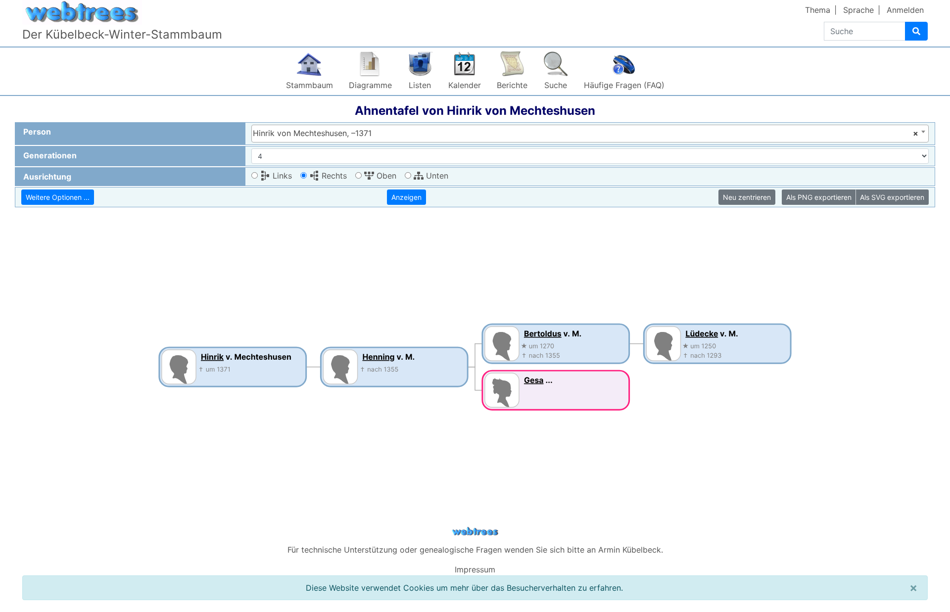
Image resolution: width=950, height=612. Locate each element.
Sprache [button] (858, 10)
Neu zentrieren (747, 197)
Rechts (333, 176)
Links (281, 176)
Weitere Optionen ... (58, 197)
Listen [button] (420, 85)
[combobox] (590, 133)
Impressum (475, 569)
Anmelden (905, 10)
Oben (385, 176)
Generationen (50, 155)
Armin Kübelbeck (629, 550)
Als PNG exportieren (819, 197)
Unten (436, 176)
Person (37, 132)
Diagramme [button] (370, 85)
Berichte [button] (512, 85)
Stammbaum (309, 85)
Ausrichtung (47, 177)
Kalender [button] (464, 85)
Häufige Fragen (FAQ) (624, 85)
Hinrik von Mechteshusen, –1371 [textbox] (585, 133)
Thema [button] (817, 10)
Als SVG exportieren (892, 197)
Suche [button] (555, 85)
